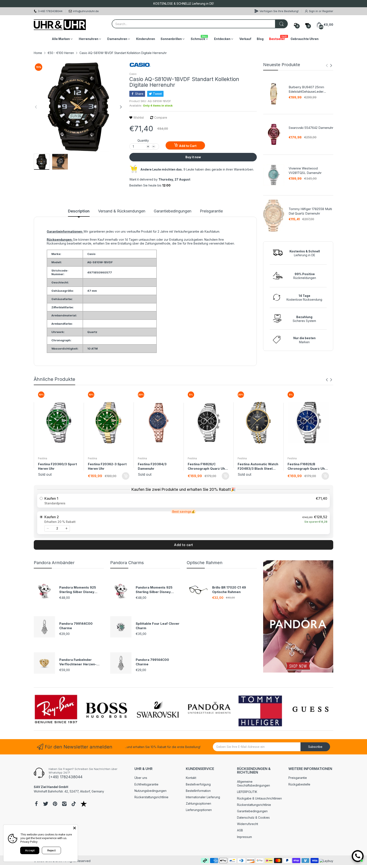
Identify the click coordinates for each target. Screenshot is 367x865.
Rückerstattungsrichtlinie (151, 797)
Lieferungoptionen (199, 810)
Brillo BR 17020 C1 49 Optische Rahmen (229, 589)
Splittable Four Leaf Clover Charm (157, 626)
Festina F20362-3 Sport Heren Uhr (107, 466)
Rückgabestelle (299, 784)
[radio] (183, 501)
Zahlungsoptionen (198, 803)
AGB (240, 830)
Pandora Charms (127, 562)
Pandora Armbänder (54, 562)
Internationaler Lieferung (203, 797)
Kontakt (191, 778)
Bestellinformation (198, 790)
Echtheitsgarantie (146, 784)
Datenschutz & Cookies (253, 817)
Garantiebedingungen (252, 811)
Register (327, 11)
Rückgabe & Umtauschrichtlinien (259, 798)
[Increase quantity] (66, 528)
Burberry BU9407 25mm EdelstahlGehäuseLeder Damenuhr (306, 89)
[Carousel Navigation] (329, 65)
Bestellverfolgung (198, 784)
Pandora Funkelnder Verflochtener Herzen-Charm (77, 662)
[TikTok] (73, 804)
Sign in (314, 11)
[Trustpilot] (83, 804)
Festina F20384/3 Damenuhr (152, 466)
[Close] (74, 828)
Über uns (140, 778)
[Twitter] (45, 804)
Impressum (244, 837)
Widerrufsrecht (247, 824)
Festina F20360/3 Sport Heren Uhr (57, 466)
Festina (42, 458)
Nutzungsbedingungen (150, 790)
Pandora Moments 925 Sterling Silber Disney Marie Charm (77, 589)
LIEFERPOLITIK (247, 792)
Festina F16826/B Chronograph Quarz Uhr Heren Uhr (307, 466)
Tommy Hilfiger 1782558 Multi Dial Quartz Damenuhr (310, 211)
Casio (133, 73)
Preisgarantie (297, 778)
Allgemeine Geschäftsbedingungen (253, 783)
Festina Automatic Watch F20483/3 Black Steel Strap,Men (258, 466)
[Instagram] (64, 804)
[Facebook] (36, 804)
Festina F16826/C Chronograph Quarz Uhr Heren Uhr (207, 466)
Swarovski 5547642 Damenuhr (311, 128)
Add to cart (183, 545)
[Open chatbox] (358, 856)
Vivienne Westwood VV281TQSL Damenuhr (305, 170)
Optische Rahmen (204, 562)
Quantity (143, 140)
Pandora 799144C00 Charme (76, 626)
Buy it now (193, 157)
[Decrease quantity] (48, 528)
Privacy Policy (29, 842)
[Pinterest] (55, 804)
